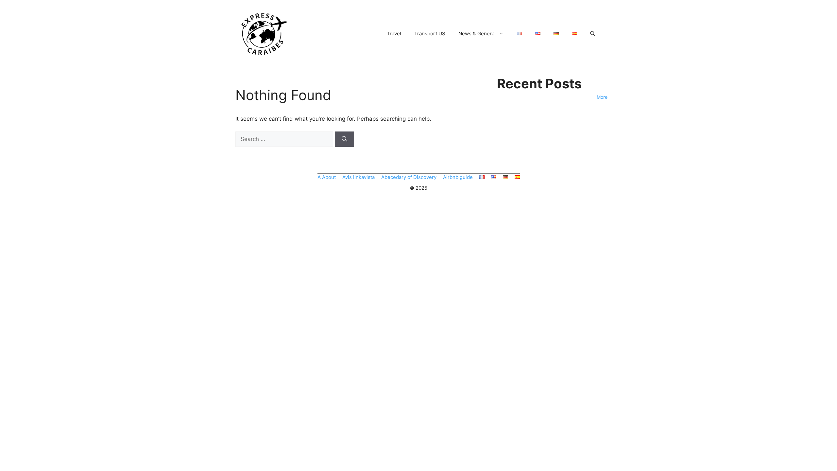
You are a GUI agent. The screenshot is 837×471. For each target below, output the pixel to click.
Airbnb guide (458, 177)
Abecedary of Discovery (408, 177)
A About (326, 177)
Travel (394, 33)
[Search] (344, 139)
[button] (593, 34)
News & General (477, 33)
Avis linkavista (358, 177)
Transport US (429, 33)
